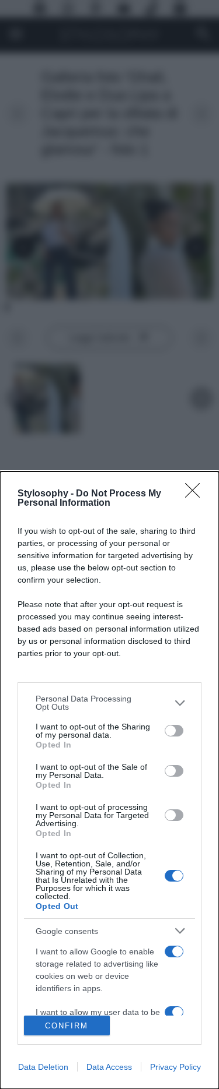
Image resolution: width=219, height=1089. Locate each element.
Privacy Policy (175, 1067)
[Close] (196, 494)
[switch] (174, 730)
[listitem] (109, 703)
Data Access (109, 1067)
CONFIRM (66, 1025)
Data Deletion (43, 1067)
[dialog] (109, 780)
